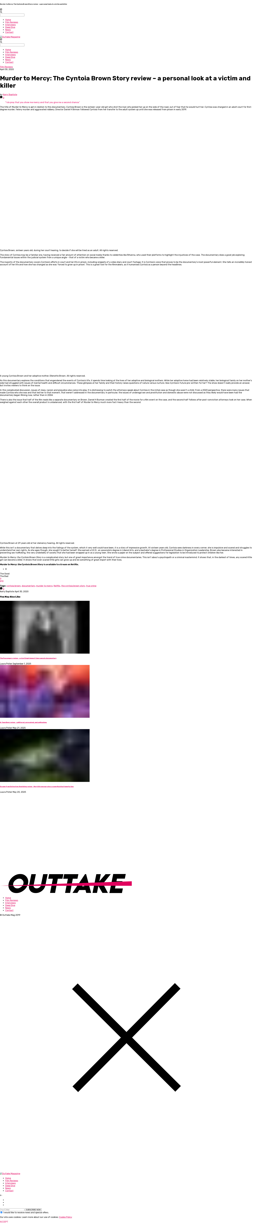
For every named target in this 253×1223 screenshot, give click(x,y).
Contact (9, 32)
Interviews (10, 24)
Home (8, 19)
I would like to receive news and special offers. (26, 1212)
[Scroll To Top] (1, 1195)
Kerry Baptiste (10, 94)
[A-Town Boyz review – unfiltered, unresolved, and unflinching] (45, 717)
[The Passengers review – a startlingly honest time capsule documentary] (45, 653)
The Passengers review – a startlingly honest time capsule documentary (28, 658)
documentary (28, 586)
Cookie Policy (65, 1217)
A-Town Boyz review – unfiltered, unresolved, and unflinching (23, 722)
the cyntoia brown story (73, 586)
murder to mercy (44, 586)
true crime (91, 586)
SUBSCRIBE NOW (33, 1210)
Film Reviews (11, 22)
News (8, 30)
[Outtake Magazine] (10, 37)
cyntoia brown (13, 586)
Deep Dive (10, 27)
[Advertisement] (20, 832)
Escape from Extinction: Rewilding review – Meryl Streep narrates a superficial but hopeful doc (37, 786)
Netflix (57, 586)
